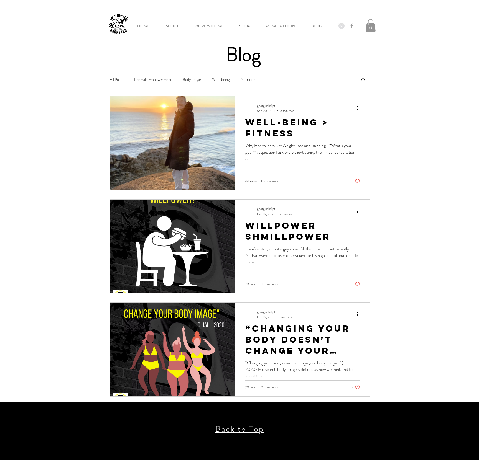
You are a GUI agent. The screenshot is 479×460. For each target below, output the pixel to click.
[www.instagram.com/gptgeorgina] (341, 26)
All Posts (116, 79)
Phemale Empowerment (153, 79)
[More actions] (359, 108)
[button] (284, 26)
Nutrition (248, 79)
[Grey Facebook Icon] (352, 26)
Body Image (192, 79)
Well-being (221, 79)
